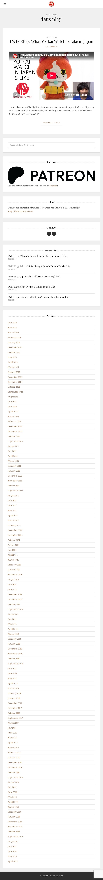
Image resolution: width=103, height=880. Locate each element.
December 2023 (15, 426)
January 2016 (14, 816)
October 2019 (14, 604)
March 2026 (13, 332)
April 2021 (13, 555)
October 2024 (14, 387)
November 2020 (15, 574)
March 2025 (13, 367)
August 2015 (13, 841)
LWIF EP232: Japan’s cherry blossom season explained (34, 276)
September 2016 (15, 777)
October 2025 (14, 352)
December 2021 (15, 530)
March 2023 (13, 461)
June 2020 (12, 589)
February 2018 (14, 693)
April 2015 (13, 861)
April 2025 (13, 362)
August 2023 (13, 446)
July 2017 (12, 728)
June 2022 (12, 505)
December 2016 (15, 762)
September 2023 (15, 441)
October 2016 (14, 772)
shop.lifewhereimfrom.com (20, 211)
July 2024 (12, 401)
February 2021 (14, 564)
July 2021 (12, 550)
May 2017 (12, 737)
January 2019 (14, 644)
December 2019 (15, 594)
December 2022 (15, 476)
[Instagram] (54, 234)
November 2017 (15, 708)
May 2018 (12, 678)
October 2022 (14, 485)
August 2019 (13, 614)
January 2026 (14, 342)
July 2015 (12, 846)
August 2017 (13, 723)
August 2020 (13, 579)
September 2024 (15, 392)
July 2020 (12, 584)
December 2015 (15, 821)
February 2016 (14, 812)
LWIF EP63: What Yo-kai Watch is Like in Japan (51, 41)
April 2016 (13, 802)
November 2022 (15, 480)
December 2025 (15, 347)
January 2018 (14, 698)
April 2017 (13, 742)
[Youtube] (49, 234)
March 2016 (13, 807)
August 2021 (13, 545)
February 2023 (14, 466)
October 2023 (14, 436)
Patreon (53, 185)
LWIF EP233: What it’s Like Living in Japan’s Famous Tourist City (39, 266)
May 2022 (12, 510)
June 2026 (12, 322)
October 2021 (14, 540)
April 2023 (13, 456)
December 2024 (15, 377)
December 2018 (15, 648)
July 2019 (12, 619)
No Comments (51, 46)
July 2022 (12, 500)
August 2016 (13, 782)
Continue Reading (51, 123)
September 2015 (15, 836)
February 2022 (14, 525)
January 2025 (14, 372)
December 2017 (15, 703)
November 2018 (15, 653)
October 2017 (14, 713)
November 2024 (15, 382)
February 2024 (14, 421)
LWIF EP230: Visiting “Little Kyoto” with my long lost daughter (38, 297)
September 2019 (15, 609)
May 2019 (12, 624)
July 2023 (12, 451)
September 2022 (15, 490)
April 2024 (13, 411)
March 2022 (13, 520)
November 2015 (15, 826)
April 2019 (13, 629)
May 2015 (12, 856)
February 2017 (14, 752)
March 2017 (13, 747)
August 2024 (13, 396)
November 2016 (15, 767)
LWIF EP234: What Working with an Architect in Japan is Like (37, 256)
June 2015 (12, 851)
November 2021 (15, 535)
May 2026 (12, 327)
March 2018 (13, 688)
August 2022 (13, 495)
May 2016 (12, 797)
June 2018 (12, 673)
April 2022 (13, 515)
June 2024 (12, 406)
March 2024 (13, 416)
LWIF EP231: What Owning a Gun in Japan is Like (31, 286)
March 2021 (13, 560)
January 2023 (14, 471)
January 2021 (14, 569)
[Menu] (5, 4)
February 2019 (14, 639)
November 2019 (15, 599)
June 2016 (12, 792)
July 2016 (12, 787)
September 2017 (15, 718)
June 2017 (12, 732)
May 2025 (12, 357)
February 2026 (14, 337)
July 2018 (12, 668)
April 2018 (13, 683)
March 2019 (13, 634)
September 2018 (15, 663)
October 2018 (14, 658)
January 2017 (14, 757)
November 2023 (15, 431)
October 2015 (14, 831)
